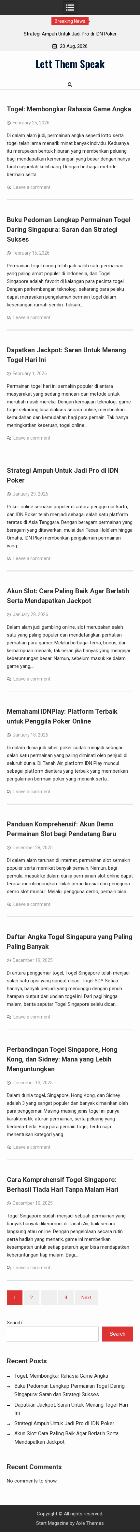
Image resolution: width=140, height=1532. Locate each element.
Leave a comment (31, 187)
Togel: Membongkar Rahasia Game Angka (69, 109)
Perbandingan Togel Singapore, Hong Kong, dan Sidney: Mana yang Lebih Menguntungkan (62, 1059)
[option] (70, 34)
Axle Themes (90, 1523)
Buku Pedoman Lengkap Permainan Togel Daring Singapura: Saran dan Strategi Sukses (68, 229)
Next (86, 1297)
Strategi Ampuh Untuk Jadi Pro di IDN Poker (70, 34)
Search (14, 1323)
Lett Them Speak (70, 63)
